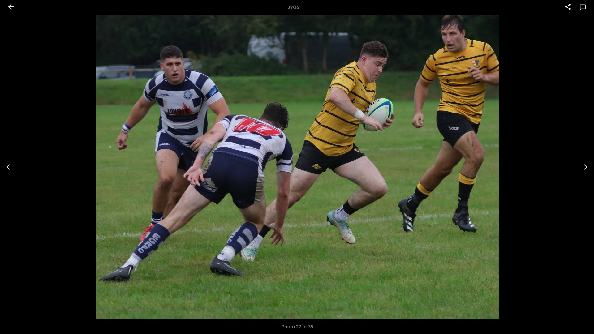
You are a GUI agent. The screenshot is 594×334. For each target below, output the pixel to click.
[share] (568, 7)
